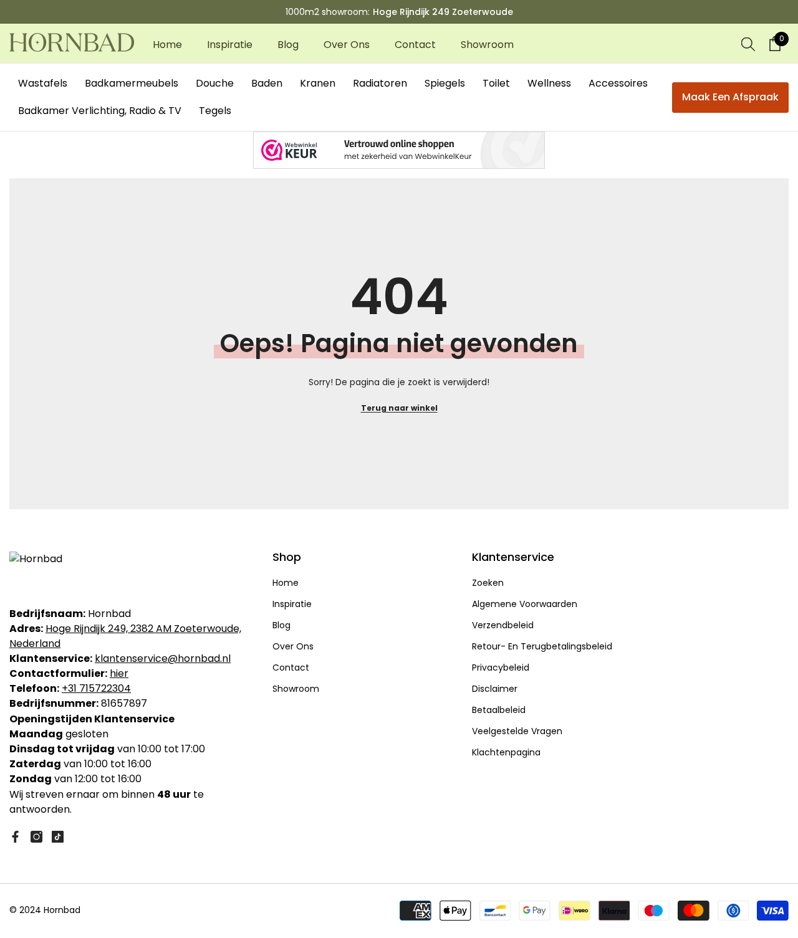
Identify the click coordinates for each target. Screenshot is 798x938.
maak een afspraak (730, 97)
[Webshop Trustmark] (399, 150)
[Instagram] (36, 837)
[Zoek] (748, 43)
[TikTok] (58, 837)
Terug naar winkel (399, 408)
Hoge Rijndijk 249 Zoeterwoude (443, 12)
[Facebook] (15, 837)
